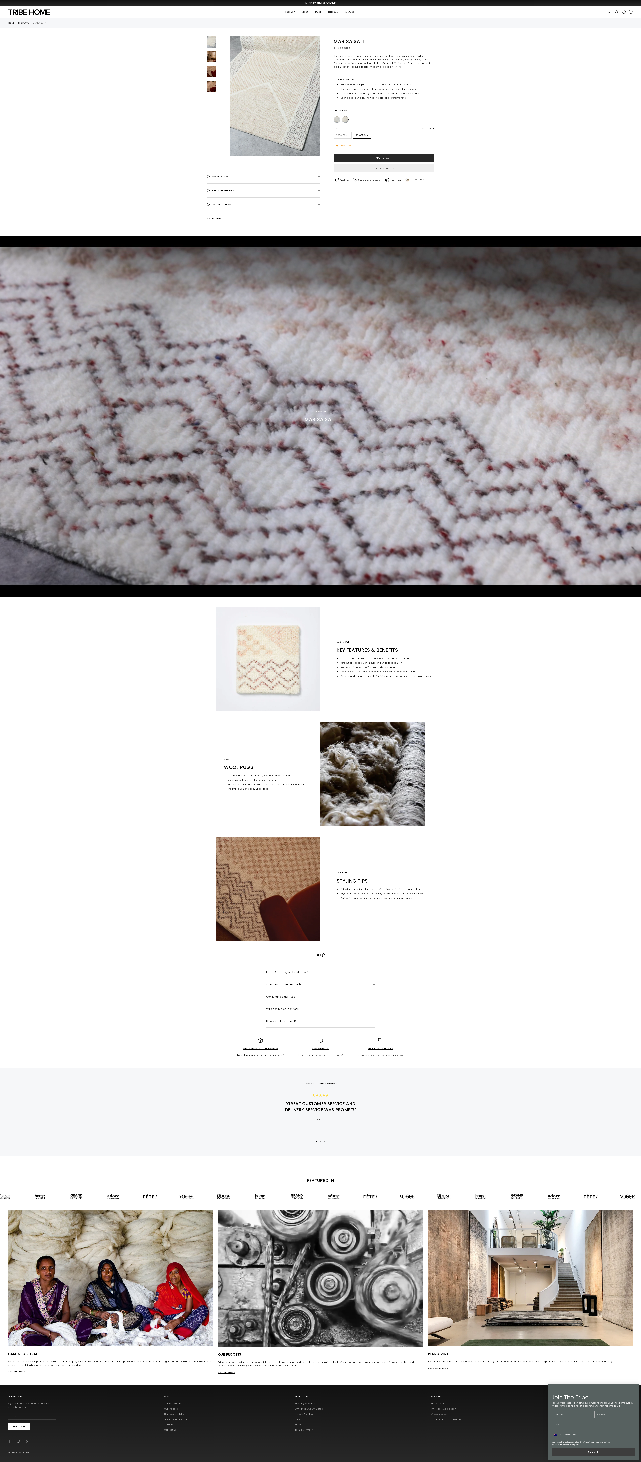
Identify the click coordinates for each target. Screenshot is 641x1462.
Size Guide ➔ (427, 128)
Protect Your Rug (304, 1414)
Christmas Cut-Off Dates (309, 1408)
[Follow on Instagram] (18, 1441)
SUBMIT (593, 1451)
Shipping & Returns (305, 1403)
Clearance (350, 12)
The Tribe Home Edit (175, 1419)
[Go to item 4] (211, 86)
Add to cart (384, 157)
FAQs (297, 1419)
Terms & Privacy (304, 1429)
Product (290, 12)
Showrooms (437, 1403)
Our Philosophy (172, 1403)
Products (23, 23)
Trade (318, 12)
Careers (168, 1424)
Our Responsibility (174, 1414)
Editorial (333, 12)
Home (11, 23)
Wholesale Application (443, 1408)
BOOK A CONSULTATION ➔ (380, 1048)
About (305, 12)
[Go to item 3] (211, 71)
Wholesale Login (440, 1414)
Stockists (300, 1424)
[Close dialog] (633, 1390)
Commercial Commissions (446, 1419)
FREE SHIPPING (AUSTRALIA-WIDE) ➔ (260, 1048)
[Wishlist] (624, 12)
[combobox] (557, 1434)
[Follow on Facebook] (9, 1441)
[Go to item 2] (211, 57)
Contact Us (170, 1429)
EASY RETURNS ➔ (320, 1048)
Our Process (171, 1408)
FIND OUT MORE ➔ (16, 1371)
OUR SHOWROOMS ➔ (438, 1368)
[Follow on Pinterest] (27, 1441)
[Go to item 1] (211, 42)
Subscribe (19, 1426)
